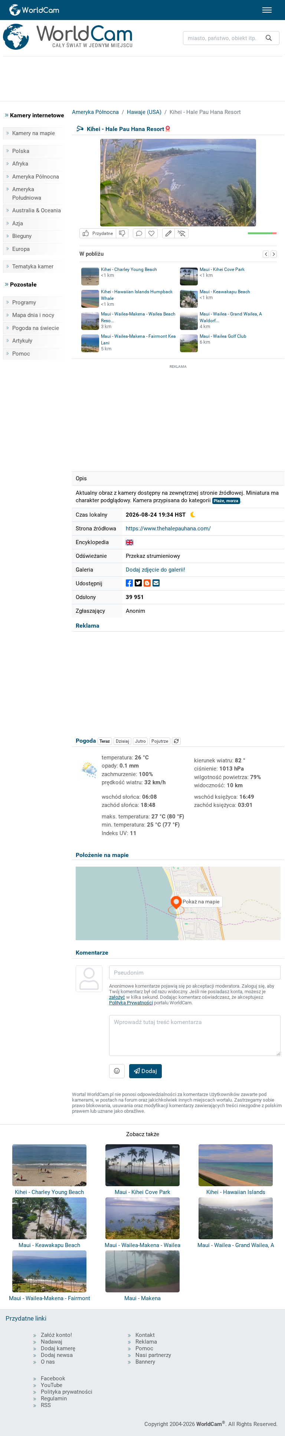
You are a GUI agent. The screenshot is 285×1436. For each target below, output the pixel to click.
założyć (117, 997)
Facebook (53, 1378)
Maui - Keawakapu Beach (225, 291)
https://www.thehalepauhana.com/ (168, 528)
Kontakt (145, 1335)
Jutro (140, 741)
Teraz (104, 741)
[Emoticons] (117, 1071)
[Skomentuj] (139, 233)
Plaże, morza (226, 500)
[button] (168, 233)
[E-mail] (156, 583)
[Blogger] (147, 583)
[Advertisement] (178, 416)
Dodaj (148, 1070)
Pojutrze (159, 741)
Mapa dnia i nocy (33, 315)
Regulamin (54, 1398)
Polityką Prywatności (131, 1002)
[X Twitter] (138, 583)
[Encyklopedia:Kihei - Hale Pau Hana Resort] (129, 542)
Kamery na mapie (33, 133)
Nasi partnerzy (153, 1355)
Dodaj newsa (57, 1355)
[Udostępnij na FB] (129, 583)
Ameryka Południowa (26, 193)
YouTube (51, 1385)
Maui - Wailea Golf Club (223, 336)
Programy (24, 302)
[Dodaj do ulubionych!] (151, 233)
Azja (17, 223)
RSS (46, 1405)
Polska (20, 151)
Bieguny (22, 236)
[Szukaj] (268, 38)
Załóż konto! (56, 1335)
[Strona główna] (34, 10)
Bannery (145, 1361)
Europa (21, 249)
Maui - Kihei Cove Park (222, 269)
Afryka (20, 163)
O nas (48, 1361)
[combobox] (231, 38)
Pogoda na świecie (35, 328)
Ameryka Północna (35, 176)
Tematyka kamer (32, 266)
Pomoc (21, 353)
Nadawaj (51, 1341)
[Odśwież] (176, 741)
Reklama (146, 1341)
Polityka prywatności (66, 1391)
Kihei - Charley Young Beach (129, 269)
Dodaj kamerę (58, 1348)
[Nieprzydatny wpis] (122, 233)
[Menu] (267, 10)
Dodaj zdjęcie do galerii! (155, 569)
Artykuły (22, 340)
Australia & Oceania (36, 210)
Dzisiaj (122, 741)
